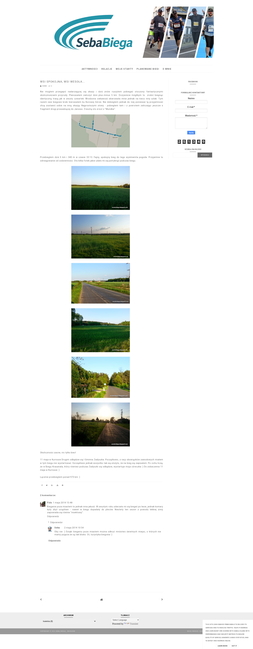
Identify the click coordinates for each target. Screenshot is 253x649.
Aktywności (90, 69)
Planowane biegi (148, 69)
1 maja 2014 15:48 (62, 502)
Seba (57, 527)
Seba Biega (61, 631)
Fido (49, 502)
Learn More (223, 646)
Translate (134, 624)
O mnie (167, 69)
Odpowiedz (53, 516)
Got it (234, 646)
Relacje (106, 69)
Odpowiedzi (56, 522)
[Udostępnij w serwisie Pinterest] (62, 486)
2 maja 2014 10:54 (74, 527)
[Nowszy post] (41, 599)
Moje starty (124, 69)
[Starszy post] (162, 599)
